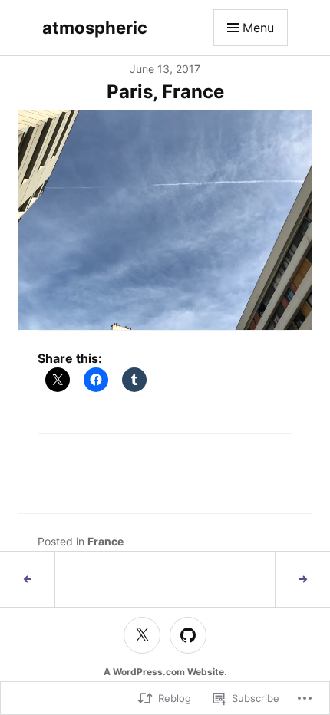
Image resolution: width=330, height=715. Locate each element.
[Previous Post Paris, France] (27, 579)
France (105, 541)
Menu (258, 27)
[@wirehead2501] (142, 635)
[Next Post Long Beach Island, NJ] (302, 579)
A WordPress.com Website (164, 671)
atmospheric (94, 28)
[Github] (188, 635)
